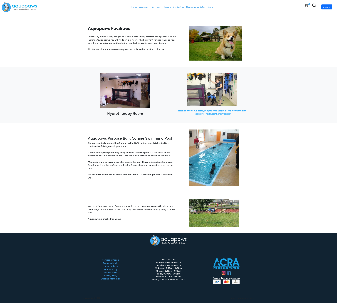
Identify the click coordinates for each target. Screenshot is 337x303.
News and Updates (195, 7)
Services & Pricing (110, 260)
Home (134, 7)
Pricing (167, 7)
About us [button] (143, 7)
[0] (306, 5)
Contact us (178, 7)
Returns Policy (110, 269)
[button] (314, 5)
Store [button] (210, 7)
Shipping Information (110, 279)
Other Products (111, 266)
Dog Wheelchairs (110, 263)
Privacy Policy (110, 276)
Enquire (327, 7)
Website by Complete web (242, 298)
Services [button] (156, 7)
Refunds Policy (110, 272)
